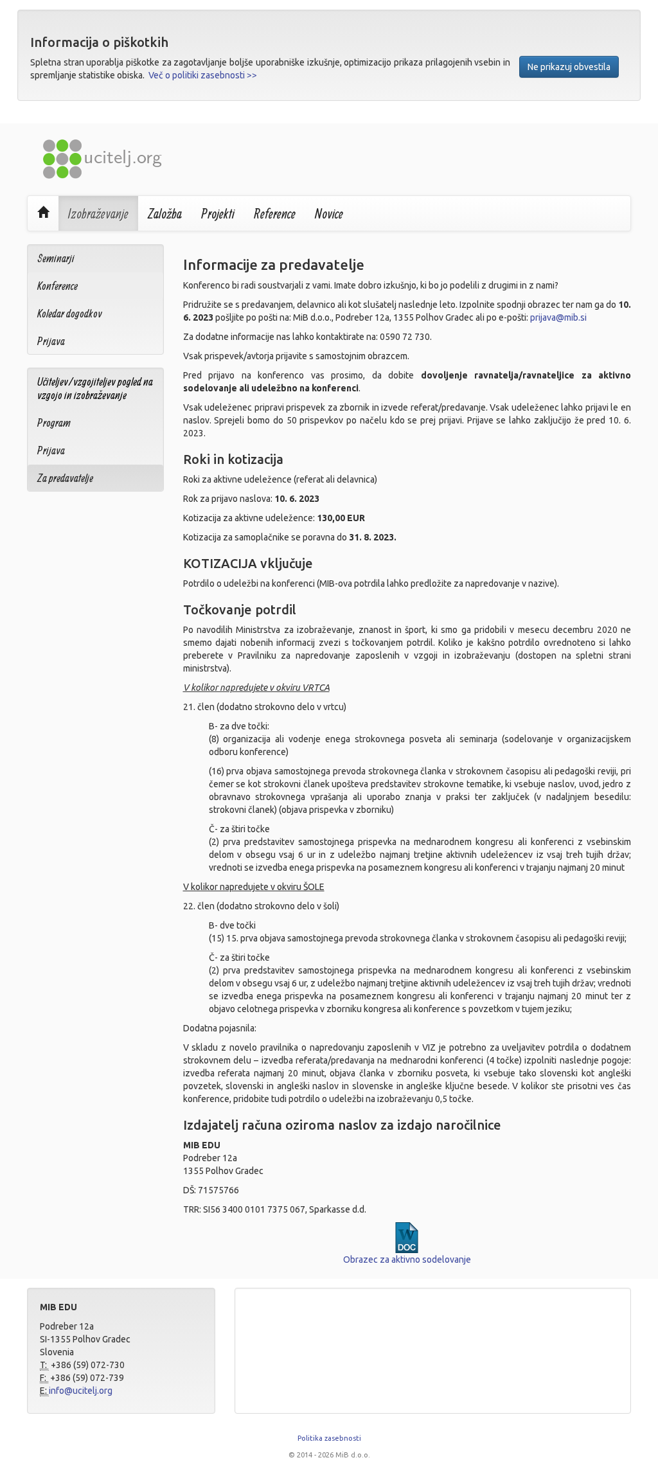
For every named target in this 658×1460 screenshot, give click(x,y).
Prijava (51, 341)
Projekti (218, 213)
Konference (57, 285)
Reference (275, 213)
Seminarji (56, 258)
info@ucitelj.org (80, 1390)
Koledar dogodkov (69, 313)
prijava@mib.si (558, 317)
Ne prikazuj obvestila (569, 67)
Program (54, 422)
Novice (329, 213)
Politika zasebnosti (329, 1438)
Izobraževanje (98, 213)
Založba (165, 213)
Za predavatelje (65, 478)
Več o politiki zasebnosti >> (202, 75)
